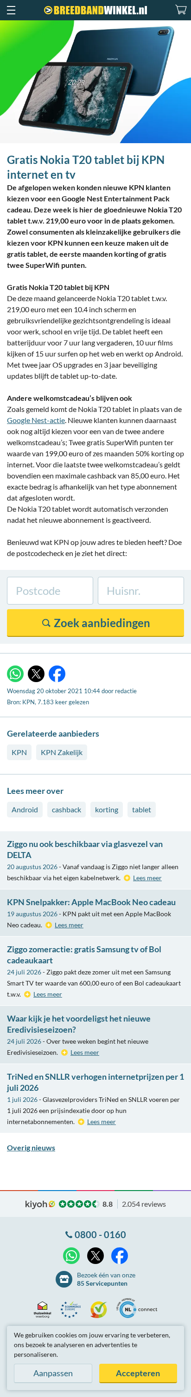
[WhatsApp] (15, 673)
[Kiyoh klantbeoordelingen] (101, 1310)
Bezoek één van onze (106, 1279)
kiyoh (40, 1205)
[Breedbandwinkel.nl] (95, 10)
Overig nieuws (31, 1147)
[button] (10, 10)
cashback (66, 809)
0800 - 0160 (100, 1234)
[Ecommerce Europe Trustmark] (73, 1310)
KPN (19, 752)
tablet (141, 809)
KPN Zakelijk (62, 752)
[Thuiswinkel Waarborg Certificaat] (45, 1310)
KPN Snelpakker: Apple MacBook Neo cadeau (91, 902)
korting (106, 809)
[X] (36, 673)
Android (25, 809)
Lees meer (147, 878)
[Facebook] (57, 673)
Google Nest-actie (36, 420)
